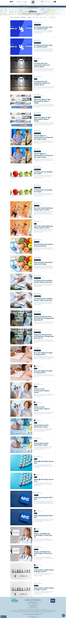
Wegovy (35, 368)
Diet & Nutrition (17, 17)
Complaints (40, 599)
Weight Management (37, 24)
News (33, 17)
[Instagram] (12, 1)
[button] (54, 1)
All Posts (11, 17)
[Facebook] (10, 1)
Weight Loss (29, 17)
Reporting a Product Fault (28, 600)
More (44, 17)
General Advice (36, 205)
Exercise (37, 17)
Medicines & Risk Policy (27, 599)
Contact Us (36, 599)
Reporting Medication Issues (37, 600)
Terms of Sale (33, 599)
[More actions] (53, 22)
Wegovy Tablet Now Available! (33, 7)
